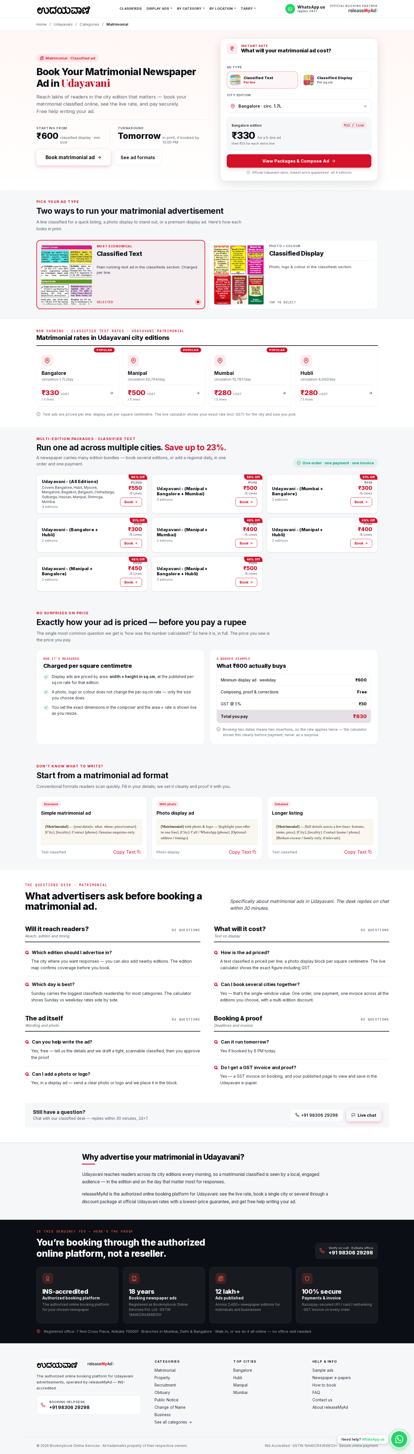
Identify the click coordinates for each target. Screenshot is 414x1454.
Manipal (240, 1385)
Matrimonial (165, 1370)
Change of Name (170, 1407)
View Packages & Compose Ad (295, 161)
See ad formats (138, 157)
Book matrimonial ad (70, 157)
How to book (324, 1385)
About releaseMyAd (330, 1407)
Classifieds (131, 9)
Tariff (247, 9)
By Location (221, 9)
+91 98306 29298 (319, 1115)
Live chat (367, 1115)
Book (128, 502)
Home (41, 24)
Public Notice (166, 1400)
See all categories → (173, 1422)
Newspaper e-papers (331, 1377)
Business (163, 1414)
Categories (89, 24)
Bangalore (242, 1370)
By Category (189, 9)
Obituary (162, 1392)
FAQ (316, 1392)
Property (162, 1377)
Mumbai (240, 1392)
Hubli (237, 1377)
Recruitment (165, 1385)
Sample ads (322, 1370)
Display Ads (158, 9)
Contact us (322, 1400)
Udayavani (63, 24)
